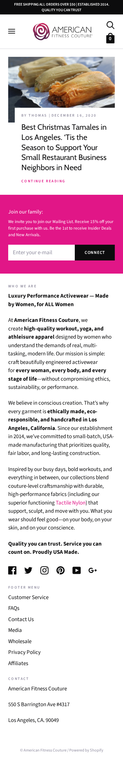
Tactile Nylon (71, 503)
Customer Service (28, 597)
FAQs (13, 608)
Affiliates (18, 663)
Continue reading (43, 181)
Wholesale (19, 641)
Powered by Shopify (86, 750)
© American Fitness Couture (43, 750)
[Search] (110, 24)
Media (15, 630)
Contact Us (21, 619)
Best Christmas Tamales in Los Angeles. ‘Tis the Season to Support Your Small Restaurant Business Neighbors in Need (64, 147)
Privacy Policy (24, 652)
